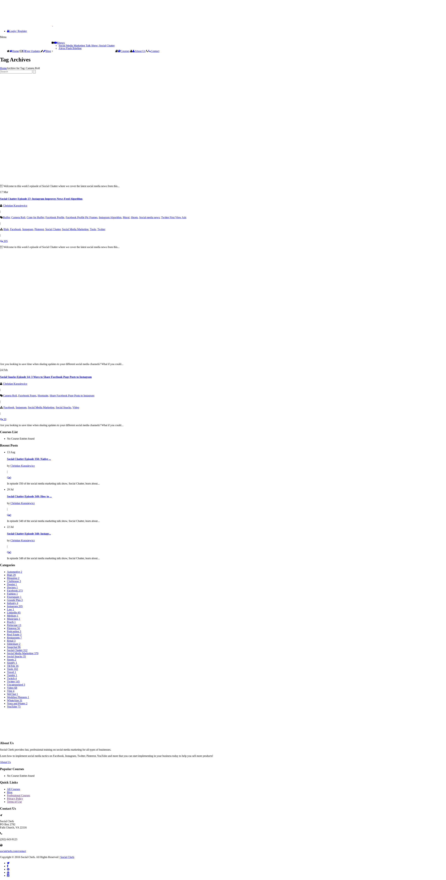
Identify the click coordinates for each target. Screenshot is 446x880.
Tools (93, 229)
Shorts (134, 217)
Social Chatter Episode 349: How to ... (29, 496)
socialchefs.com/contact (13, 851)
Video (75, 407)
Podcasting (14, 631)
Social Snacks (63, 407)
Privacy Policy (15, 798)
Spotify (12, 662)
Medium (12, 615)
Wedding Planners (18, 697)
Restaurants (14, 637)
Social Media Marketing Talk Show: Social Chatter (87, 45)
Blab (6, 229)
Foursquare (14, 596)
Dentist (12, 584)
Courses (125, 51)
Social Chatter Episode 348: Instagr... (29, 533)
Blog (48, 51)
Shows (61, 42)
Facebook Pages (27, 395)
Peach (11, 622)
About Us (140, 51)
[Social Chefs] (35, 25)
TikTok (12, 665)
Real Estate (14, 634)
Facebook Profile (54, 217)
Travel (11, 672)
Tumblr (12, 675)
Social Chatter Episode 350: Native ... (29, 459)
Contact (155, 51)
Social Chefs (67, 857)
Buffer (6, 217)
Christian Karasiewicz (15, 205)
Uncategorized (16, 684)
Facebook (15, 229)
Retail (11, 640)
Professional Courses (18, 795)
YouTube (14, 706)
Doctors (12, 587)
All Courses (13, 789)
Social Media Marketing (75, 229)
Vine (10, 690)
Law (10, 609)
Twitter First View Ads (173, 217)
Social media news (149, 217)
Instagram (27, 229)
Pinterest (39, 229)
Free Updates (32, 51)
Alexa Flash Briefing (70, 48)
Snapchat (14, 647)
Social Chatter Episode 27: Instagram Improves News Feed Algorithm (41, 198)
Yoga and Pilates (17, 703)
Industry (12, 603)
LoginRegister (18, 31)
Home (15, 51)
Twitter (101, 229)
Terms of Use (14, 801)
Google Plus (15, 600)
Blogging (13, 578)
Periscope (14, 625)
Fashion (12, 593)
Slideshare (13, 643)
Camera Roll (18, 217)
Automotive (14, 571)
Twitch (12, 678)
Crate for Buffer (35, 217)
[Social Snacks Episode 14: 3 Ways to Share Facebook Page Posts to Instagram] (76, 358)
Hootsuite (43, 395)
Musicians (13, 618)
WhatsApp (14, 700)
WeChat (12, 694)
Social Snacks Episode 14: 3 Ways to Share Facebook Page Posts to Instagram (46, 376)
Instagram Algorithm (110, 217)
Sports (11, 659)
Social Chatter (53, 229)
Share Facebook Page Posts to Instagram (72, 395)
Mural (126, 217)
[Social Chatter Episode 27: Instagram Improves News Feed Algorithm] (76, 180)
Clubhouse (14, 581)
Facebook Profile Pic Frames (81, 217)
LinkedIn (14, 612)
